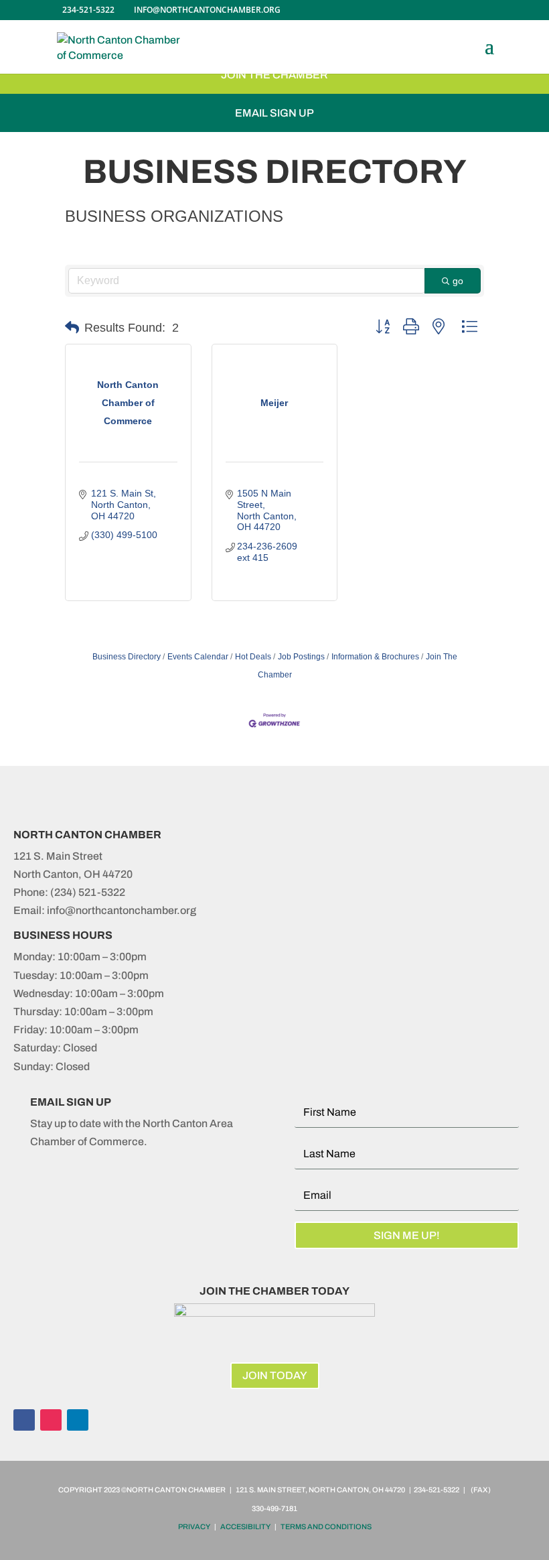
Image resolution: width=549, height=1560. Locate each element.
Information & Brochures (375, 656)
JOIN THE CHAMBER (274, 74)
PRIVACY (194, 1526)
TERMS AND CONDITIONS (326, 1526)
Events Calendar (197, 656)
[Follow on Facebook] (24, 1420)
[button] (72, 327)
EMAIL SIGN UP (274, 113)
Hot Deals (253, 656)
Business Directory (126, 656)
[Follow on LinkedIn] (77, 1420)
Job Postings (301, 656)
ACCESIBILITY (245, 1526)
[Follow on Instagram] (51, 1420)
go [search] (458, 280)
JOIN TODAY (274, 1375)
